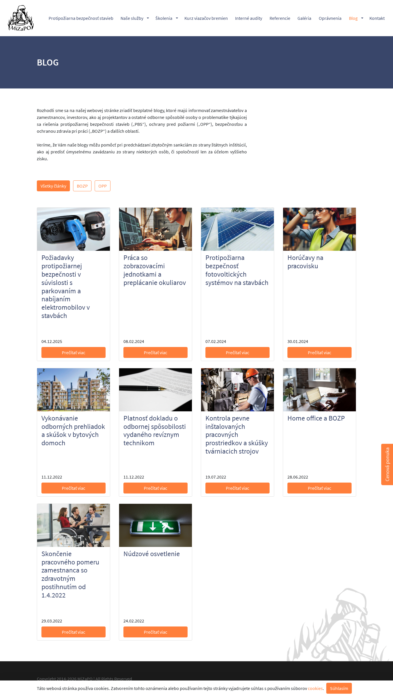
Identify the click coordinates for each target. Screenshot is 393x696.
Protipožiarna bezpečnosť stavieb (81, 18)
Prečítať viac (73, 352)
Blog (353, 18)
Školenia (163, 18)
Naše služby (132, 18)
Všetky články (53, 186)
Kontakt (377, 18)
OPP (102, 186)
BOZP (82, 186)
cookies (315, 688)
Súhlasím (339, 688)
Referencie (280, 18)
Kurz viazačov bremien (206, 18)
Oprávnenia (330, 18)
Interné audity (248, 18)
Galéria (304, 18)
